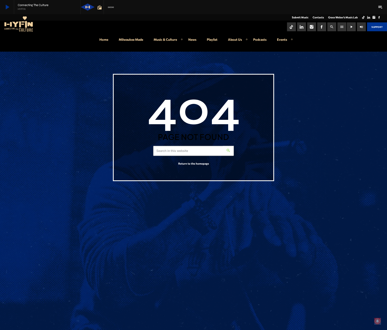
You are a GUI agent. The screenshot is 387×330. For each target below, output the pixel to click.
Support (377, 27)
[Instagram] (374, 17)
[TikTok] (363, 17)
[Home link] (19, 27)
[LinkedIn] (368, 17)
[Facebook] (379, 17)
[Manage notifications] (377, 321)
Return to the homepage (193, 163)
